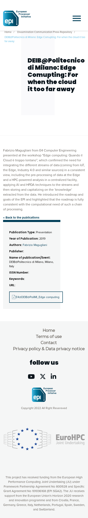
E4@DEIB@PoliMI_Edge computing (37, 297)
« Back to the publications (21, 217)
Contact (49, 342)
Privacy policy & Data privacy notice (49, 348)
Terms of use (49, 336)
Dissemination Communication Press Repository (44, 32)
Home (8, 32)
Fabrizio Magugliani (35, 245)
